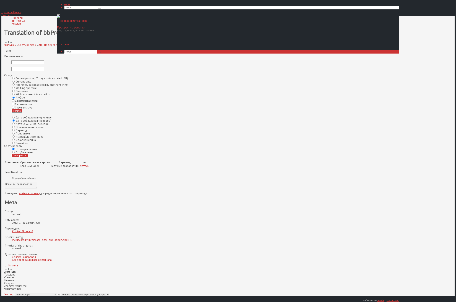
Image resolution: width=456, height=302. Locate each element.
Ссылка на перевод (24, 257)
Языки (17, 12)
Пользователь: (13, 56)
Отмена (13, 265)
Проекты (7, 12)
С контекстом (23, 104)
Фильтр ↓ (10, 45)
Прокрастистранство (71, 27)
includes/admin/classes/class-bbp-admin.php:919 (42, 240)
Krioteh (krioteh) (22, 231)
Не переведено (53, 45)
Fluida (380, 300)
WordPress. (393, 300)
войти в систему (29, 193)
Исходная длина (26, 140)
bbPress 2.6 (18, 20)
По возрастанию (26, 149)
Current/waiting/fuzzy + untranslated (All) (42, 78)
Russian (16, 23)
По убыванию (24, 152)
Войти (5, 15)
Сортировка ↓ (27, 45)
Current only (23, 81)
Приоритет (23, 133)
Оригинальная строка (29, 127)
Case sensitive (23, 107)
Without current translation (33, 94)
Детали (84, 166)
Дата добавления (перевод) (33, 120)
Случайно (22, 143)
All (40, 45)
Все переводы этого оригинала (32, 259)
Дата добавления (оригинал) (34, 117)
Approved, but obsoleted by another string (42, 84)
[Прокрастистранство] (72, 20)
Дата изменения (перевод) (33, 124)
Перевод (21, 130)
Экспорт (9, 294)
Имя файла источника (29, 136)
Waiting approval (26, 88)
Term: (7, 50)
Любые (20, 97)
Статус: (9, 75)
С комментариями (26, 100)
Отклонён (22, 91)
